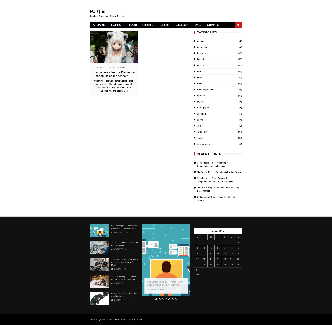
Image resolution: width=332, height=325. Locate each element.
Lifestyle (147, 25)
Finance (200, 71)
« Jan (196, 274)
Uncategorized (203, 144)
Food (199, 77)
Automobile (99, 25)
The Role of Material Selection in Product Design (219, 172)
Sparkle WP (137, 319)
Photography (203, 108)
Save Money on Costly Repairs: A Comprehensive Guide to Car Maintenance (216, 180)
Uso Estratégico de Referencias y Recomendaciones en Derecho (212, 164)
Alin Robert (120, 68)
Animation (201, 41)
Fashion (200, 65)
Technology (181, 25)
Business (116, 25)
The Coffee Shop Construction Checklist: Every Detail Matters (218, 189)
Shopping (201, 114)
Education (201, 59)
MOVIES (201, 102)
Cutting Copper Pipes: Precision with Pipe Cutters (216, 199)
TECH (199, 126)
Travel (197, 25)
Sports (165, 25)
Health (133, 25)
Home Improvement (206, 89)
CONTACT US (212, 25)
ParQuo (98, 11)
